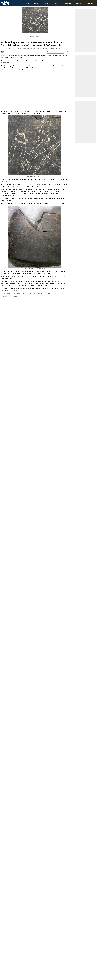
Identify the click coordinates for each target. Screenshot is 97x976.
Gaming (47, 3)
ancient (22, 66)
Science (57, 3)
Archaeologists (5, 55)
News (27, 3)
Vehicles (78, 3)
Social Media (90, 3)
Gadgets (36, 3)
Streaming (68, 3)
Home (32, 36)
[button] (67, 52)
